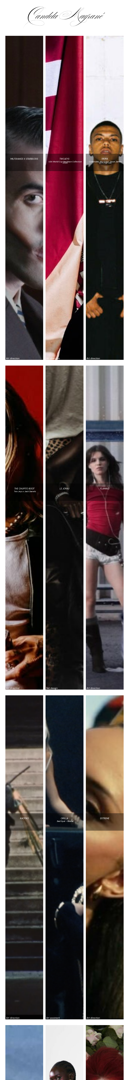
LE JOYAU (64, 488)
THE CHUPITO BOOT (24, 488)
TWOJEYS (64, 158)
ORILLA (64, 818)
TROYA (104, 158)
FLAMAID (104, 488)
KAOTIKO (24, 818)
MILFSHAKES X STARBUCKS (24, 158)
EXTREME (104, 818)
